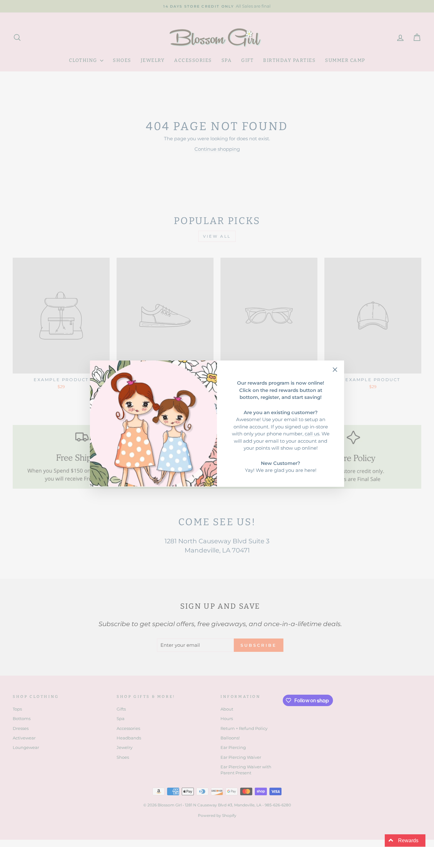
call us (312, 434)
